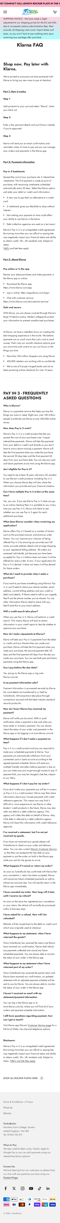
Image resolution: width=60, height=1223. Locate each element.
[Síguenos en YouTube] (31, 1188)
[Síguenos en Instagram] (22, 1188)
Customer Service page (39, 1025)
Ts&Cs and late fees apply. (23, 1061)
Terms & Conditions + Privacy (18, 1101)
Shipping (7, 1107)
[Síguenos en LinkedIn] (48, 1188)
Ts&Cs (6, 248)
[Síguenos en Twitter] (14, 1188)
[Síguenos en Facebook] (5, 1188)
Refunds (7, 1113)
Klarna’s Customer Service (44, 849)
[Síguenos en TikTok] (39, 1188)
